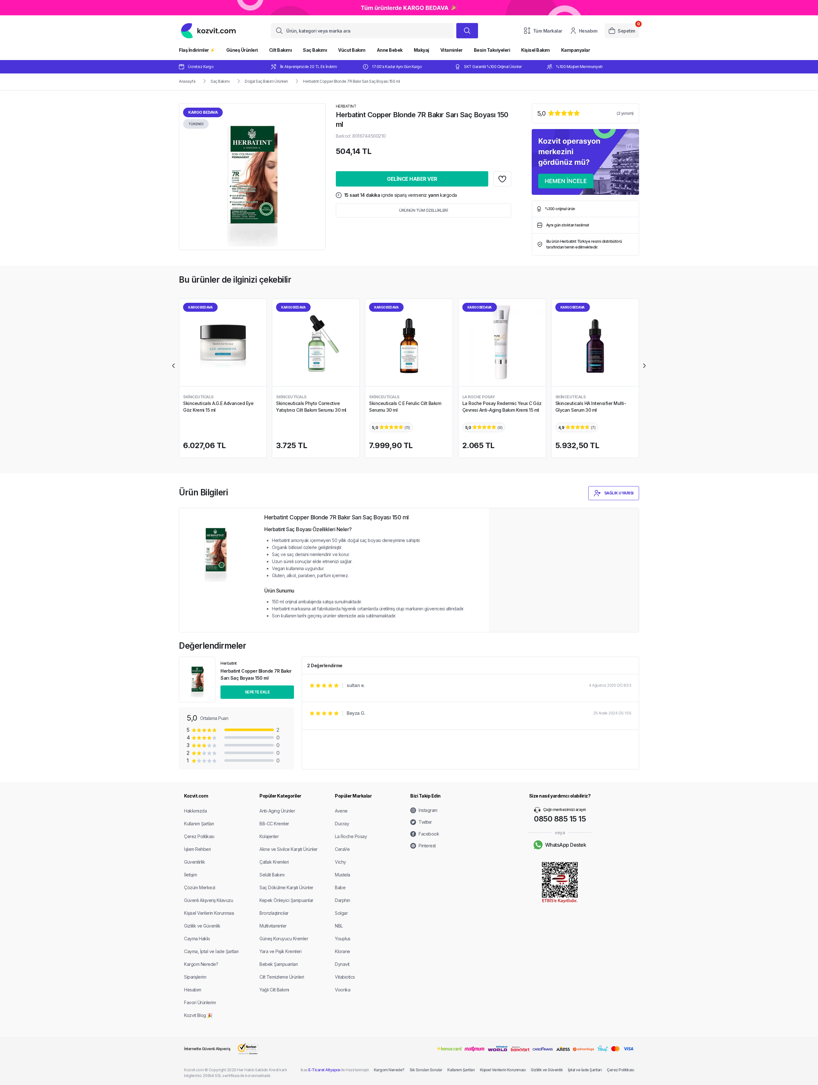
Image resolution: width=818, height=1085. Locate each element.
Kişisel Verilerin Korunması (209, 913)
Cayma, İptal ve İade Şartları (211, 951)
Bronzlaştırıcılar (274, 913)
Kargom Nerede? (201, 964)
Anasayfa (187, 81)
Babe (340, 887)
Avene (341, 811)
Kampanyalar (575, 50)
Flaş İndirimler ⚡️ (197, 50)
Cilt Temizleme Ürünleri (281, 977)
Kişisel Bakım (535, 50)
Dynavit (342, 964)
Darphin (342, 900)
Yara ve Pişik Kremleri (280, 951)
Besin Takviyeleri (492, 50)
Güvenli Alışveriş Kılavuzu (208, 900)
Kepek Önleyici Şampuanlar (286, 900)
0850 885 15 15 (560, 818)
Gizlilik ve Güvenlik (202, 925)
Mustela (342, 874)
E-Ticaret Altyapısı (324, 1069)
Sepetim (626, 31)
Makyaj (421, 50)
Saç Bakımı (315, 50)
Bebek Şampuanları (278, 964)
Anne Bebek (390, 50)
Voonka (342, 989)
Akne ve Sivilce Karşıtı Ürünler (288, 849)
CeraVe (342, 849)
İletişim (190, 874)
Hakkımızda (195, 811)
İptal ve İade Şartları (585, 1069)
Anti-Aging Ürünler (277, 811)
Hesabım (588, 31)
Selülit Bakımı (271, 874)
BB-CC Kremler (274, 823)
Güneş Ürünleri (242, 50)
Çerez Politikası (199, 836)
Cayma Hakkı (197, 938)
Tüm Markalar (547, 31)
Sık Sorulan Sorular (426, 1069)
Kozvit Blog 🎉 (198, 1015)
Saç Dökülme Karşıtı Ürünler (286, 887)
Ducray (342, 823)
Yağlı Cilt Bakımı (274, 989)
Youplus (343, 938)
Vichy (340, 862)
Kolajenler (269, 836)
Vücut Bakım (352, 50)
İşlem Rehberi (197, 849)
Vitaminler (451, 50)
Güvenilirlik (194, 862)
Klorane (342, 951)
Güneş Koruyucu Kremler (283, 938)
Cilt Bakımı (280, 50)
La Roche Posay (351, 836)
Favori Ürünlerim (200, 1002)
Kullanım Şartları (199, 823)
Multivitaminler (273, 925)
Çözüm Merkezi (199, 887)
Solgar (341, 913)
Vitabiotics (345, 977)
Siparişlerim (195, 977)
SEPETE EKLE (257, 692)
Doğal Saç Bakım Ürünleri (266, 81)
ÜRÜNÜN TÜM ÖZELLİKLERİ (423, 210)
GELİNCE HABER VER (412, 179)
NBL (339, 925)
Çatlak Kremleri (274, 862)
